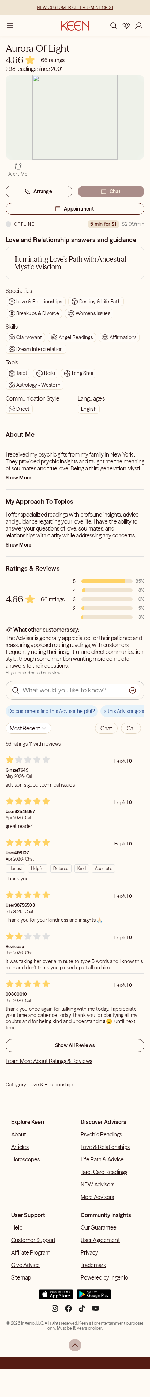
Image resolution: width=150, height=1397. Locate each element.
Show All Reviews (75, 1045)
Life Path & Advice (102, 1159)
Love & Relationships (52, 1085)
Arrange (42, 191)
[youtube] (95, 1311)
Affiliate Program (30, 1252)
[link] (53, 60)
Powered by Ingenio (104, 1277)
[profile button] (138, 25)
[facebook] (68, 1311)
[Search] (113, 26)
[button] (106, 728)
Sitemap (21, 1277)
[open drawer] (10, 26)
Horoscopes (25, 1159)
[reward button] (126, 25)
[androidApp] (94, 1297)
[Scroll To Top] (75, 1345)
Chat (115, 191)
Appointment (79, 209)
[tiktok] (82, 1311)
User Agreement (100, 1239)
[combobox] (28, 728)
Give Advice (25, 1265)
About (18, 1134)
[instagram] (55, 1311)
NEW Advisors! (98, 1184)
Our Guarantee (99, 1227)
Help (16, 1227)
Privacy (89, 1252)
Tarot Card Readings (104, 1171)
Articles (20, 1146)
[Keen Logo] (75, 26)
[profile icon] (138, 25)
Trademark (93, 1265)
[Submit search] (133, 690)
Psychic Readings (101, 1134)
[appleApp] (56, 1297)
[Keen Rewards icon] (126, 25)
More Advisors (97, 1196)
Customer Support (33, 1239)
